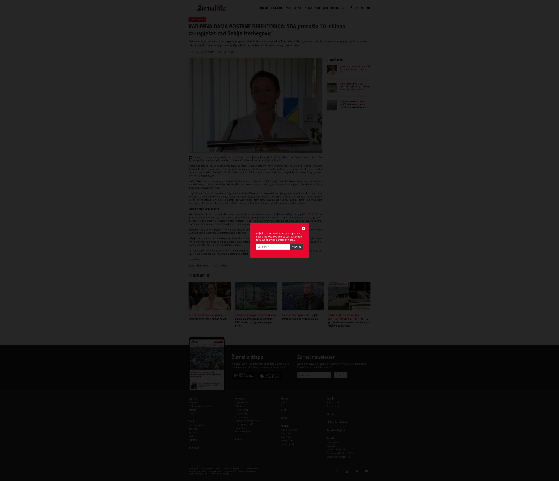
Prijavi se (296, 246)
